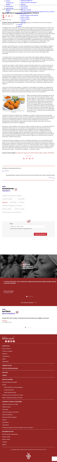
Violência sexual (7, 199)
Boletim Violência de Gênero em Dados (12, 397)
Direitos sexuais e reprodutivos (29, 15)
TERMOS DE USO (7, 365)
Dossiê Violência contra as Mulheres (13, 387)
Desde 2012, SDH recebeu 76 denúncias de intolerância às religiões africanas (25, 318)
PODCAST (5, 372)
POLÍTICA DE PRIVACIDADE (10, 368)
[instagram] (3, 14)
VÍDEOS (4, 375)
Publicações (9, 6)
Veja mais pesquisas (27, 302)
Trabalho (23, 21)
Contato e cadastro (7, 351)
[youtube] (3, 17)
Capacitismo (24, 8)
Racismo (22, 4)
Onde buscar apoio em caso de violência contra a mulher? (37, 12)
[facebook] (3, 15)
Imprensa (4, 353)
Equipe (4, 359)
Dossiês (4, 384)
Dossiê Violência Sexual (10, 392)
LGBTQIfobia (24, 6)
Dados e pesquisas (9, 291)
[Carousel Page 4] (32, 296)
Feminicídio (13, 202)
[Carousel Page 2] (28, 296)
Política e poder (25, 19)
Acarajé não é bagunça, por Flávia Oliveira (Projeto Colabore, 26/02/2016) (35, 153)
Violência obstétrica (7, 414)
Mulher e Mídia (24, 17)
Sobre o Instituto (6, 348)
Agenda (22, 23)
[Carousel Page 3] (30, 296)
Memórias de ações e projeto (10, 10)
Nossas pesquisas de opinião (9, 2)
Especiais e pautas (25, 10)
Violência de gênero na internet (12, 205)
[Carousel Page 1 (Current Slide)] (26, 296)
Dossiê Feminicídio (9, 390)
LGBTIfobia (21, 199)
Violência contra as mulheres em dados (12, 395)
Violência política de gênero (28, 2)
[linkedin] (3, 19)
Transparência (6, 356)
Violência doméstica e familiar (11, 195)
